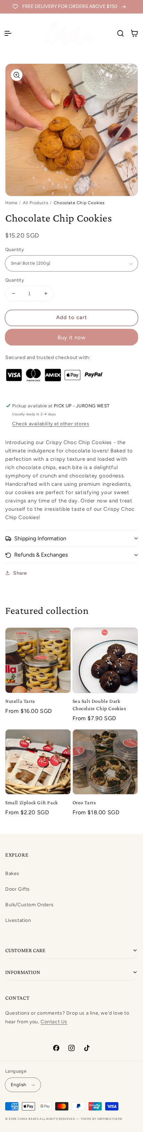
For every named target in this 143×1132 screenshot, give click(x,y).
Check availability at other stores (50, 424)
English (18, 1084)
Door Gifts (17, 889)
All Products (35, 202)
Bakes (12, 873)
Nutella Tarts (20, 701)
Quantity (14, 249)
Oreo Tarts (84, 802)
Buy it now (72, 337)
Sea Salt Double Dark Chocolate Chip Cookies (99, 704)
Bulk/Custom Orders (29, 905)
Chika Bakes (28, 1119)
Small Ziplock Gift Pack (31, 802)
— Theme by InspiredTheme (99, 1119)
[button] (8, 33)
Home (11, 202)
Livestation (18, 920)
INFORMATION (22, 972)
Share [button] (20, 573)
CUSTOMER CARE (25, 950)
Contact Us (54, 1022)
